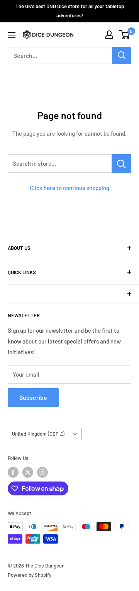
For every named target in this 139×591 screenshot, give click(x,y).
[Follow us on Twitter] (27, 472)
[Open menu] (11, 35)
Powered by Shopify (29, 575)
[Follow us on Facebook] (13, 472)
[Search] (121, 55)
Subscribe (33, 397)
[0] (125, 34)
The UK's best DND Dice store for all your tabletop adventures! (69, 11)
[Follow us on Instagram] (42, 472)
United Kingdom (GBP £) (38, 434)
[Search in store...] (121, 163)
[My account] (109, 34)
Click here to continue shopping (69, 187)
